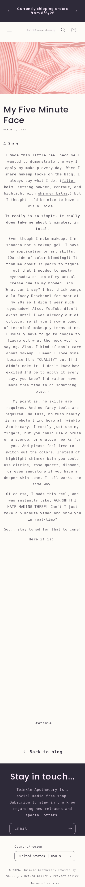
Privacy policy (66, 876)
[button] (9, 30)
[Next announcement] (76, 11)
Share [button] (13, 143)
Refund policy (36, 876)
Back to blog (46, 751)
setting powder (33, 187)
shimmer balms (53, 193)
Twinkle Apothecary (40, 870)
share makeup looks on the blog (39, 174)
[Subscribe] (70, 828)
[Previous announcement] (9, 11)
